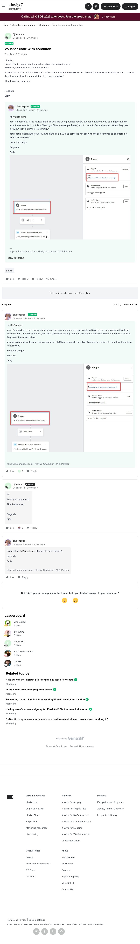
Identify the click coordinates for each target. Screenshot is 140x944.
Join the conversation (24, 25)
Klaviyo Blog (32, 815)
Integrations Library (107, 815)
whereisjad (20, 621)
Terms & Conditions (56, 746)
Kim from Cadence (24, 651)
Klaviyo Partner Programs (110, 802)
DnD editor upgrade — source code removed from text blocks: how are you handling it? (57, 719)
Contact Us (67, 889)
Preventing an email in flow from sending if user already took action (45, 699)
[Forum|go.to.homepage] (16, 6)
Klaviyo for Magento (72, 828)
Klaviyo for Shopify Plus (74, 808)
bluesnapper (22, 106)
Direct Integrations (71, 840)
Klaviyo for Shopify (71, 802)
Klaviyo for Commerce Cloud (77, 821)
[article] (70, 393)
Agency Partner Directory (110, 808)
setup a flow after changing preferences (29, 689)
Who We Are (68, 857)
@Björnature (19, 116)
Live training (32, 834)
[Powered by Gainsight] (70, 739)
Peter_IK (18, 641)
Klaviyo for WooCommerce (75, 834)
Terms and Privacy (16, 920)
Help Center (32, 821)
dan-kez (18, 661)
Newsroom (67, 863)
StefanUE (19, 631)
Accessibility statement (82, 746)
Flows (9, 270)
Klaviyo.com (32, 802)
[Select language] (96, 6)
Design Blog (68, 883)
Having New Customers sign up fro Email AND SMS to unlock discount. (47, 709)
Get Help (30, 876)
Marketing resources (36, 828)
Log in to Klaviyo (34, 808)
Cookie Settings (37, 920)
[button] (4, 7)
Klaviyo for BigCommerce (75, 815)
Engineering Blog (70, 876)
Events (29, 857)
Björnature (18, 34)
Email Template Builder (38, 863)
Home (6, 25)
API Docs (30, 870)
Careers (66, 870)
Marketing (44, 25)
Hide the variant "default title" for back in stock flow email (39, 679)
